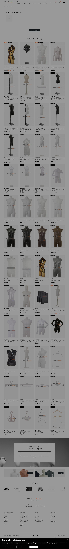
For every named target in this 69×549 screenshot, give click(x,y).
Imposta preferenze (9, 546)
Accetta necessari (23, 546)
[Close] (67, 539)
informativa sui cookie (53, 543)
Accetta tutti (34, 546)
